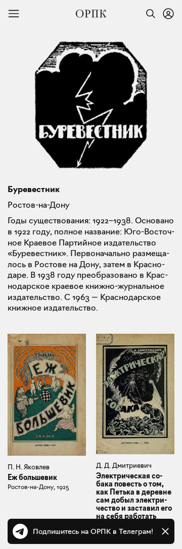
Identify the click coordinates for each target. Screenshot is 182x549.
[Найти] (148, 13)
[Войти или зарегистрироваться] (168, 14)
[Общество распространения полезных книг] (91, 13)
